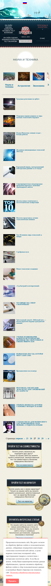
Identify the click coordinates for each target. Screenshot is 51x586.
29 (42, 438)
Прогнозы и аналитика (42, 26)
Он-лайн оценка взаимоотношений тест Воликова (10, 39)
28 (39, 438)
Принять (12, 581)
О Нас (42, 38)
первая (19, 438)
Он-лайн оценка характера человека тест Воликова (8, 29)
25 (27, 438)
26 (31, 438)
